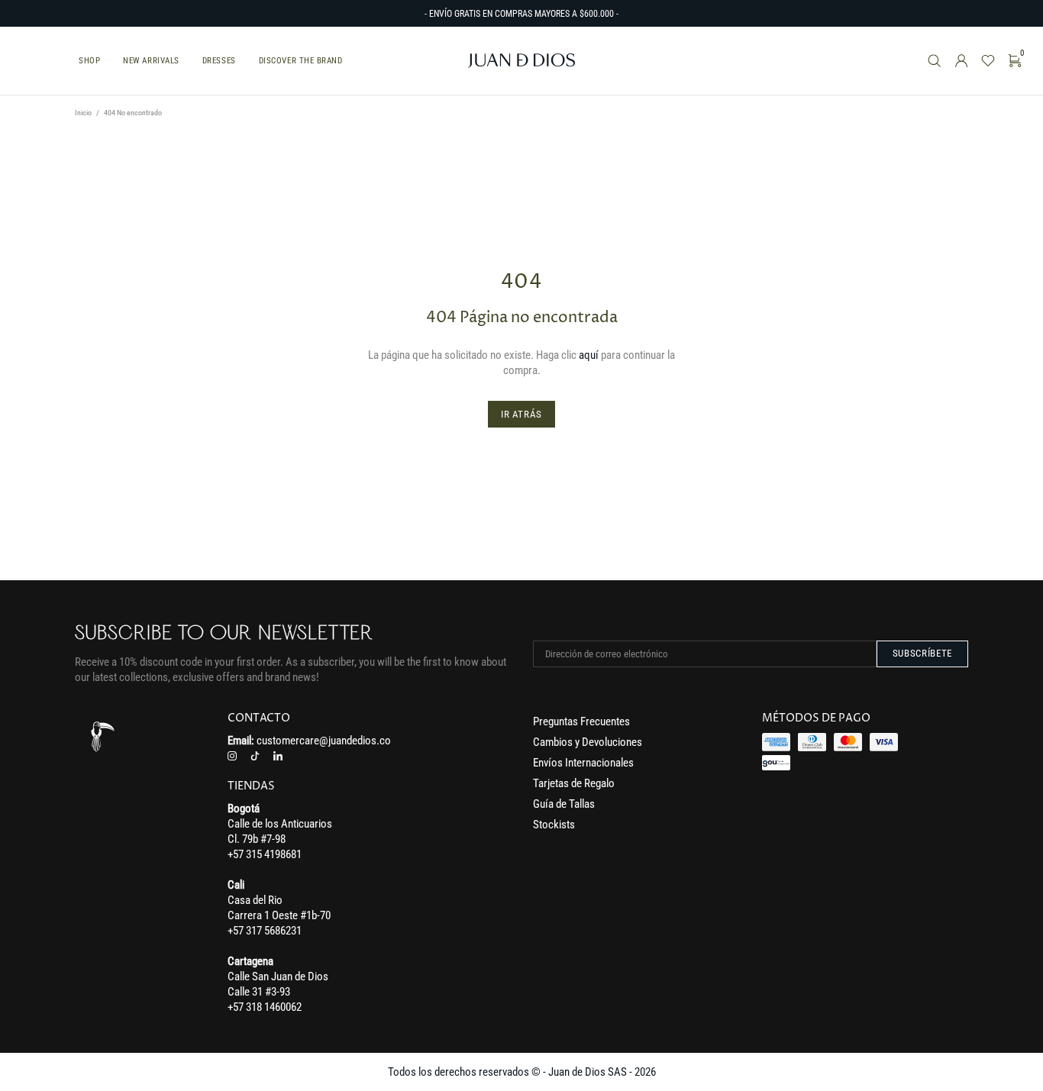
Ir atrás (521, 414)
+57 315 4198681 (265, 854)
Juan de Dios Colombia (521, 60)
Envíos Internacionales (583, 763)
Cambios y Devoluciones (587, 742)
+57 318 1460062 (265, 1007)
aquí (589, 355)
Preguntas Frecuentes (581, 721)
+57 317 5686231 (265, 931)
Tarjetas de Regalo (574, 783)
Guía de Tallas (564, 804)
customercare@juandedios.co (324, 740)
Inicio (83, 112)
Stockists (554, 824)
